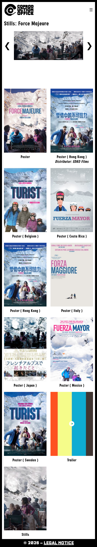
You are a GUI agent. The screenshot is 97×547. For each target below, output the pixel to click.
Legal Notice (59, 543)
